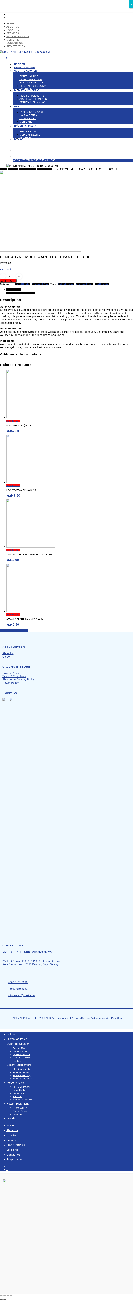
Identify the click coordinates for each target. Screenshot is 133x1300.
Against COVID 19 (21, 1054)
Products (13, 169)
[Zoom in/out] (11, 1295)
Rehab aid (18, 1114)
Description (13, 289)
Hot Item (11, 1034)
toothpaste (102, 284)
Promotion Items (16, 1039)
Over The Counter (17, 1043)
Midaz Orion (116, 1018)
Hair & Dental (19, 1090)
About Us (7, 653)
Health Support (20, 1108)
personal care (84, 284)
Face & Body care (21, 1087)
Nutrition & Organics (22, 1079)
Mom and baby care (22, 1100)
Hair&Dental (44, 169)
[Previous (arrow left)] (1, 1299)
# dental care (66, 284)
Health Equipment (17, 1103)
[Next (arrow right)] (4, 1299)
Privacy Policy (10, 673)
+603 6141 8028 (18, 982)
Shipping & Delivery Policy (18, 679)
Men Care (17, 1096)
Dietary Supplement (18, 1064)
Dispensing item (20, 1051)
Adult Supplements (21, 1072)
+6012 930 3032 (18, 988)
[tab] (69, 289)
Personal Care (27, 169)
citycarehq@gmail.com (21, 995)
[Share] (4, 1295)
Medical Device (20, 1111)
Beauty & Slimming (21, 1075)
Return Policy (10, 682)
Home (3, 169)
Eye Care (17, 1061)
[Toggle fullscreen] (8, 1295)
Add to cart (8, 281)
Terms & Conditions (14, 676)
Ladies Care (18, 1093)
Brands (10, 1118)
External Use (19, 1048)
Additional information (20, 293)
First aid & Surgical (21, 1058)
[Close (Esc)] (1, 1295)
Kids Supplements (21, 1069)
